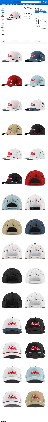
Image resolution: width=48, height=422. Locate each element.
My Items (34, 4)
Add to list (38, 28)
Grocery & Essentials (16, 4)
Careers (31, 4)
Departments (4, 4)
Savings (11, 4)
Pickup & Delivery (22, 4)
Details (42, 26)
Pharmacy (27, 4)
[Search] (40, 2)
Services (8, 4)
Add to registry (44, 28)
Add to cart (41, 12)
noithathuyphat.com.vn (44, 25)
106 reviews (29, 11)
